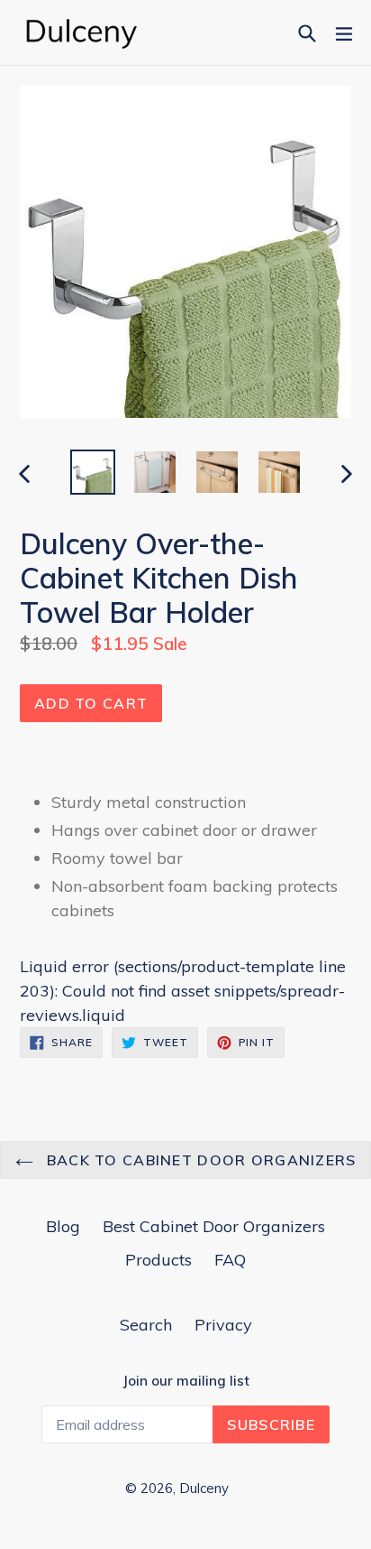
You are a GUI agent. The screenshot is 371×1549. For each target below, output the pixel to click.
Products (158, 1259)
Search (146, 1324)
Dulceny (204, 1488)
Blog (63, 1226)
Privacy (223, 1324)
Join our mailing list (185, 1381)
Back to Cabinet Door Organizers (199, 1160)
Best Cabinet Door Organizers (214, 1226)
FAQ (230, 1259)
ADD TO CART (91, 703)
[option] (92, 472)
